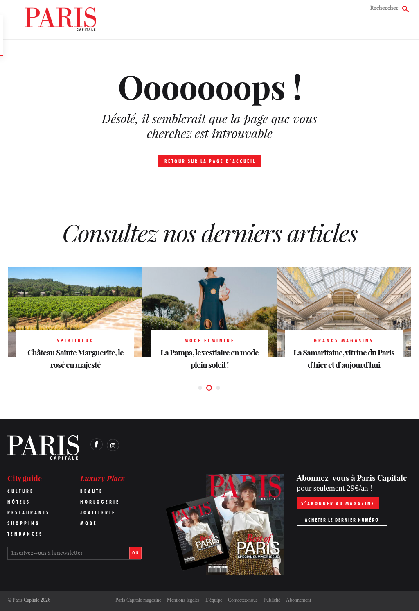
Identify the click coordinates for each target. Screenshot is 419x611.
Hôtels (18, 502)
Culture (20, 491)
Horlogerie (100, 502)
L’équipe (213, 600)
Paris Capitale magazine (138, 600)
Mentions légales (183, 600)
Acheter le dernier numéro (342, 520)
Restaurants (28, 512)
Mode (88, 523)
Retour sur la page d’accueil (210, 161)
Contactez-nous (243, 600)
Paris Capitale (26, 600)
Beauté (91, 491)
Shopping (23, 523)
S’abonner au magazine (338, 503)
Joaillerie (98, 512)
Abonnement (298, 600)
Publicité (272, 600)
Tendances (25, 534)
